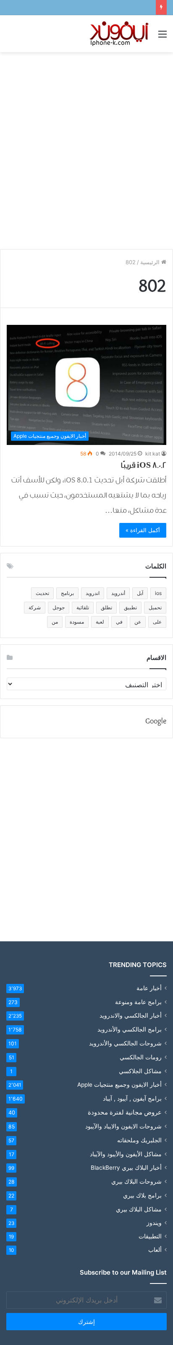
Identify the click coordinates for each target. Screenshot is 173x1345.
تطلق (106, 607)
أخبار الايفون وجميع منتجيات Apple (119, 1084)
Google (155, 721)
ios (158, 593)
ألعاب (155, 1249)
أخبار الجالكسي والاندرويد (131, 1015)
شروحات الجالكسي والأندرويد (125, 1043)
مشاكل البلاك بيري (139, 1209)
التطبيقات (150, 1236)
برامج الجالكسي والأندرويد (129, 1029)
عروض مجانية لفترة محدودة (125, 1112)
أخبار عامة (149, 988)
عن (137, 622)
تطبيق (130, 607)
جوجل (58, 607)
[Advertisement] (86, 147)
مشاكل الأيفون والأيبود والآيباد (126, 1153)
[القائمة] (162, 36)
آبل (140, 593)
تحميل (155, 607)
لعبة (100, 622)
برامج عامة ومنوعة (138, 1001)
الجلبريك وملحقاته (139, 1140)
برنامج (67, 593)
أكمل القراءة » (143, 530)
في (119, 622)
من (55, 622)
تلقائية (82, 607)
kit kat (152, 453)
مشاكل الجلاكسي (140, 1070)
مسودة (77, 622)
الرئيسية (150, 262)
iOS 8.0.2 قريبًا (143, 465)
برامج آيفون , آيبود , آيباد (132, 1098)
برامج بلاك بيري (142, 1195)
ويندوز (154, 1222)
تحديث (42, 593)
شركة (35, 607)
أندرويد (118, 593)
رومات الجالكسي (141, 1057)
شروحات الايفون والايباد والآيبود (123, 1126)
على (157, 622)
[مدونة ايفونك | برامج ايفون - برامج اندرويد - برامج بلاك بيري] (119, 33)
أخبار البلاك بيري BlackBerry (126, 1167)
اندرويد (93, 593)
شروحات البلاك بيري (136, 1181)
